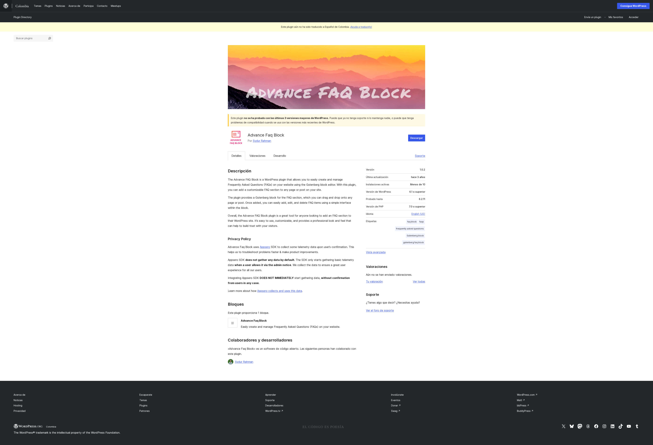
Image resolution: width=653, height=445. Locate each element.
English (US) (418, 213)
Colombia (51, 426)
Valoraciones (257, 155)
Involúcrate (397, 394)
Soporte (420, 155)
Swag (395, 410)
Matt (521, 400)
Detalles (236, 155)
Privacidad (20, 410)
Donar (396, 405)
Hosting (18, 405)
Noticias (18, 400)
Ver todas (419, 281)
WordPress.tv (274, 410)
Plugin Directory (23, 17)
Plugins (143, 405)
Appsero (265, 247)
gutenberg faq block (413, 242)
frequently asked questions (410, 228)
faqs (421, 221)
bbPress (523, 405)
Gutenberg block (415, 235)
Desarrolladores (274, 405)
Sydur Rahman (262, 140)
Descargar (416, 137)
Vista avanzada (376, 252)
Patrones (144, 410)
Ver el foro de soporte (380, 310)
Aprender (270, 394)
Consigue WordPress (633, 5)
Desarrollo (279, 155)
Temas (143, 400)
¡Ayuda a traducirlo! (361, 26)
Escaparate (145, 394)
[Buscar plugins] (49, 38)
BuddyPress (525, 410)
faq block (412, 221)
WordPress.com (527, 394)
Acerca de (19, 394)
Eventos (395, 400)
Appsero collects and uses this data (279, 291)
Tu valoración (374, 281)
